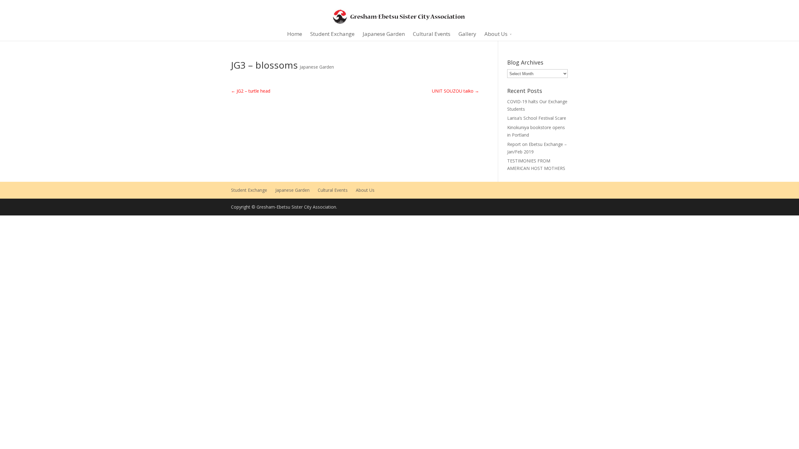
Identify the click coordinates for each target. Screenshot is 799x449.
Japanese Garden (384, 33)
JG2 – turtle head (250, 91)
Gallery (467, 33)
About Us (495, 33)
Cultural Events (431, 33)
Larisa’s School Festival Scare (536, 118)
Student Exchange (332, 33)
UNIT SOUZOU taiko (455, 91)
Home (294, 33)
